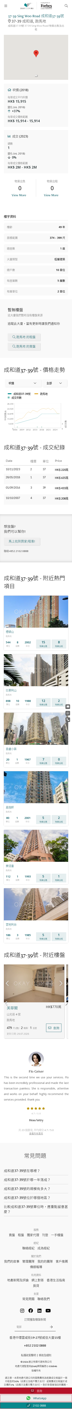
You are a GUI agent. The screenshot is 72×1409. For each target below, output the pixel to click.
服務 (36, 1229)
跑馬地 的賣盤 (26, 346)
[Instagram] (22, 1310)
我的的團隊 (45, 1261)
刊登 (45, 1235)
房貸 (36, 1285)
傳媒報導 (36, 1267)
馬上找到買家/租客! (22, 541)
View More (19, 195)
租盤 (21, 1235)
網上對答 (37, 1280)
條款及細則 (45, 1355)
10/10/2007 (13, 498)
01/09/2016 (13, 487)
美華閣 (12, 1008)
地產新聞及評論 (18, 1280)
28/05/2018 (13, 477)
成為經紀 (43, 1248)
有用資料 (36, 1275)
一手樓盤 (57, 1235)
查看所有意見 (36, 1133)
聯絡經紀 (28, 1248)
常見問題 (28, 1299)
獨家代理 (33, 1235)
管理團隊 (28, 1261)
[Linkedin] (39, 1310)
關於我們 (36, 1256)
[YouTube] (48, 1310)
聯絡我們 (43, 1299)
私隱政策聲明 (28, 1355)
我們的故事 (11, 1261)
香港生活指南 (56, 1280)
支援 (36, 1293)
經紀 (36, 1243)
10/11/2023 (13, 469)
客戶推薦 (62, 1261)
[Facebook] (31, 1310)
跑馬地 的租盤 (26, 337)
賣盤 (12, 1235)
